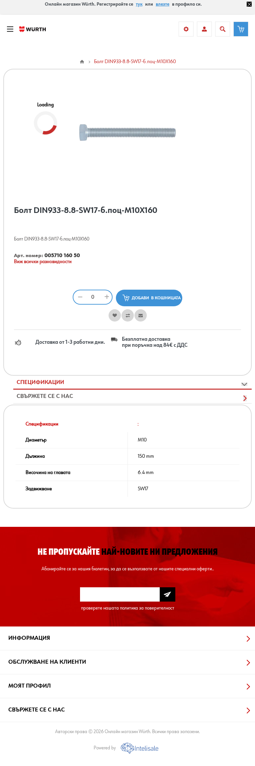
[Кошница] (240, 29)
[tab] (132, 383)
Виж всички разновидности (43, 261)
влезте (162, 4)
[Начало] (82, 61)
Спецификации (40, 382)
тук (139, 4)
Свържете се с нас (45, 396)
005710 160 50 (62, 255)
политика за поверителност (147, 608)
